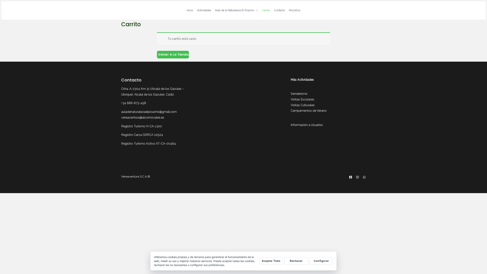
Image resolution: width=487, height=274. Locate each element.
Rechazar (296, 260)
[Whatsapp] (364, 177)
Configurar (321, 260)
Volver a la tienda (173, 54)
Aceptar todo (271, 260)
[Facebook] (350, 177)
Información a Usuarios (307, 125)
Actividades (204, 10)
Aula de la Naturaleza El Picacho (234, 10)
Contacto (279, 10)
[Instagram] (357, 177)
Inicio (190, 10)
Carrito (266, 10)
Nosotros (294, 10)
